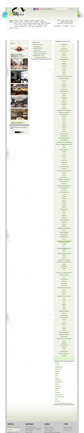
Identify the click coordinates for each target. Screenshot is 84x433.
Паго (64, 251)
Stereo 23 (64, 304)
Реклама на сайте (68, 428)
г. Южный (64, 330)
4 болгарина (64, 48)
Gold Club (64, 155)
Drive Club (64, 116)
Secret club (64, 291)
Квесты (56, 377)
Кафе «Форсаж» (64, 177)
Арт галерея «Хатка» (64, 166)
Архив (45, 26)
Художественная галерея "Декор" (64, 170)
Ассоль (64, 80)
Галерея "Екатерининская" (64, 137)
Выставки (32, 20)
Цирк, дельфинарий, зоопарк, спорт (63, 403)
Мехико (64, 223)
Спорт (42, 20)
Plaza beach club (64, 351)
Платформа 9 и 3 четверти (64, 259)
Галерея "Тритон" (64, 133)
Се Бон (64, 289)
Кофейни (57, 383)
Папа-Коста (64, 257)
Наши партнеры (29, 430)
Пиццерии (57, 388)
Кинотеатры (58, 379)
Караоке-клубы (41, 24)
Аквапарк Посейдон (64, 59)
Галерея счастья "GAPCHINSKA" (64, 338)
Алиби (64, 61)
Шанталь (64, 101)
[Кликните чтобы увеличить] (19, 69)
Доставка (16, 27)
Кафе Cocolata (64, 336)
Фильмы (15, 20)
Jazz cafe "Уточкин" (64, 317)
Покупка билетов (49, 430)
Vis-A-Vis (64, 319)
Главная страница (68, 427)
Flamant (64, 129)
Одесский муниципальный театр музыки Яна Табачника (64, 241)
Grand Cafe (64, 160)
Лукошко (64, 206)
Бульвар (64, 95)
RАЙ (64, 349)
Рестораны (57, 371)
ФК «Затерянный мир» (64, 332)
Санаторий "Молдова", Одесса (64, 287)
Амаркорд (64, 63)
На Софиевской (64, 234)
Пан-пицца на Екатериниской (64, 253)
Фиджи (64, 127)
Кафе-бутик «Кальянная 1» (64, 179)
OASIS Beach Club (64, 236)
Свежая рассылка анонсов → (46, 8)
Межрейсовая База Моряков (64, 228)
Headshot (64, 168)
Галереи (57, 362)
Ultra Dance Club (64, 315)
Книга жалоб (67, 430)
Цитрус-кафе (64, 103)
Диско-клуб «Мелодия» (64, 112)
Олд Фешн (64, 244)
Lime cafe (64, 202)
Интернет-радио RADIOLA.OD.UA (64, 272)
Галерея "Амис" (64, 135)
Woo (64, 325)
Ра (64, 270)
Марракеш (64, 217)
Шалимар (64, 281)
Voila (64, 321)
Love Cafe (64, 204)
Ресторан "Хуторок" (64, 274)
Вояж (64, 46)
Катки (46, 24)
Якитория (64, 327)
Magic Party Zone (64, 209)
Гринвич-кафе (64, 162)
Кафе (56, 375)
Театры (56, 398)
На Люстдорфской (64, 232)
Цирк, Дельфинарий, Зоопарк (34, 23)
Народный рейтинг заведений (66, 21)
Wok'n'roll (64, 323)
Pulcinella (64, 268)
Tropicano (64, 313)
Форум (67, 20)
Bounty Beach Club (64, 91)
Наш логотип (28, 432)
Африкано (64, 54)
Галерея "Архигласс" (64, 149)
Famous (64, 122)
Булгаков (64, 93)
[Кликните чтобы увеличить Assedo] (19, 51)
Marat (64, 213)
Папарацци (64, 347)
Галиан (64, 147)
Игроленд (64, 172)
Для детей (57, 400)
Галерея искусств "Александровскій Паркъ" (64, 145)
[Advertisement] (42, 3)
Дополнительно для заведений (52, 432)
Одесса (64, 238)
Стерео (64, 302)
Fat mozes (64, 125)
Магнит (64, 211)
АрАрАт (64, 71)
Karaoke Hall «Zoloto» (64, 334)
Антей (64, 69)
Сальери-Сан (64, 285)
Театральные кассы (59, 396)
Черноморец (64, 97)
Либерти (64, 200)
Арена (64, 74)
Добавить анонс (48, 427)
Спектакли (26, 20)
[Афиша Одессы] (17, 15)
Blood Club (64, 88)
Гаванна (64, 151)
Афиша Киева (60, 23)
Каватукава (64, 183)
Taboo (64, 306)
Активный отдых (59, 366)
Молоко (64, 230)
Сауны (29, 26)
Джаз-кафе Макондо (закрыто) (64, 110)
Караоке (57, 373)
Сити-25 (64, 300)
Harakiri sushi (64, 44)
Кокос (64, 105)
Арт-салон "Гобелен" (64, 78)
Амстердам (64, 65)
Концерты (21, 20)
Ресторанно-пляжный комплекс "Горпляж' (64, 249)
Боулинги (16, 26)
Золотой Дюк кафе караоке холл (64, 76)
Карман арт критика (68, 23)
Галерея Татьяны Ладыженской (64, 142)
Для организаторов (30, 427)
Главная (59, 20)
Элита (64, 120)
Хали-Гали (64, 164)
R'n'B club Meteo (64, 279)
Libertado (64, 198)
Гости (64, 157)
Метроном (64, 226)
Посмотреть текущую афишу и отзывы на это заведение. (17, 123)
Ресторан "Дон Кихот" (64, 353)
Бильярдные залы (23, 26)
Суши (35, 24)
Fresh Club (64, 131)
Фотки (63, 20)
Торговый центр (59, 394)
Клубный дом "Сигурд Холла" (64, 296)
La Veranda (64, 196)
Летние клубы (58, 386)
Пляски (64, 264)
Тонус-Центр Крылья (64, 310)
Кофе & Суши (64, 108)
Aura (64, 82)
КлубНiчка (64, 189)
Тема (64, 153)
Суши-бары (57, 392)
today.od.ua (10, 424)
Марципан (64, 215)
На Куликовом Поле (64, 181)
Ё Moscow (64, 118)
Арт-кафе (57, 364)
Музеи (56, 390)
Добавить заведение (50, 428)
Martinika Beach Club (64, 219)
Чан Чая (64, 99)
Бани (33, 26)
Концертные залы (59, 381)
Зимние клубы (58, 369)
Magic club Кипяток (64, 187)
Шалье (64, 293)
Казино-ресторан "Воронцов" (64, 185)
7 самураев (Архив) (64, 50)
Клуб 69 (64, 355)
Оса (64, 246)
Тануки (64, 308)
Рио (64, 276)
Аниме (64, 67)
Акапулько (64, 57)
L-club (64, 194)
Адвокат (64, 52)
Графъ (64, 340)
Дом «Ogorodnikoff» (64, 114)
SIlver (64, 298)
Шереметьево (64, 283)
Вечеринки (37, 20)
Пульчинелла (64, 266)
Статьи (71, 20)
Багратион (64, 84)
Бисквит (64, 86)
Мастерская (64, 221)
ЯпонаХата (64, 342)
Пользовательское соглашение (33, 428)
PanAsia (64, 255)
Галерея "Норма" (64, 344)
